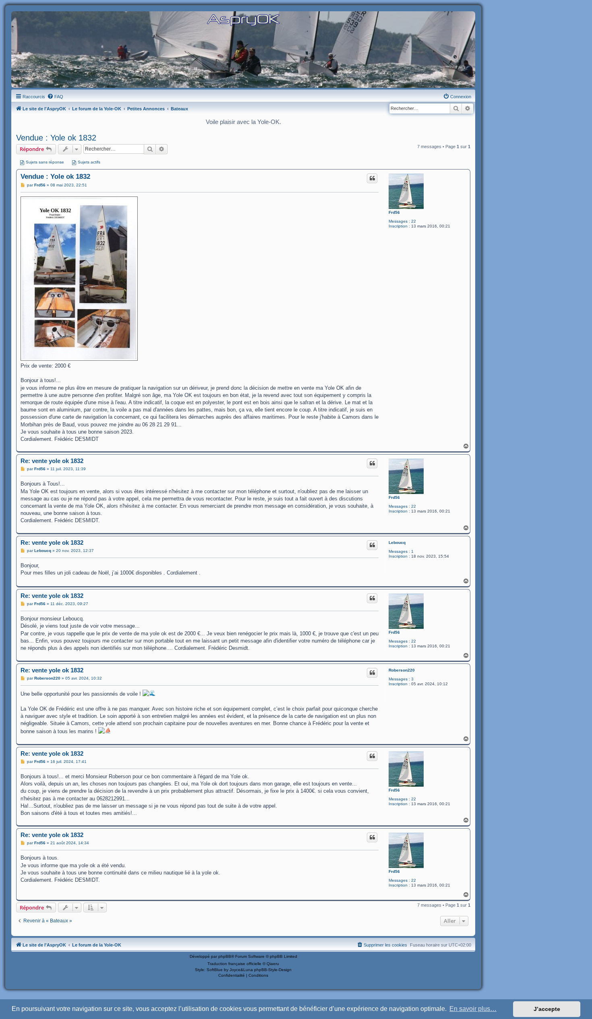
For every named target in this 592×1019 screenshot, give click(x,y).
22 (413, 221)
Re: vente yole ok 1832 (52, 460)
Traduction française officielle (234, 963)
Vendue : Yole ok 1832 (56, 137)
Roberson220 (402, 670)
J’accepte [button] (547, 1009)
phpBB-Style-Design (273, 969)
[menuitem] (55, 96)
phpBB (224, 956)
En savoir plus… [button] (473, 1008)
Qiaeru (273, 963)
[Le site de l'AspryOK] (243, 19)
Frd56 (394, 212)
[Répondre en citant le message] (372, 178)
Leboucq (397, 542)
